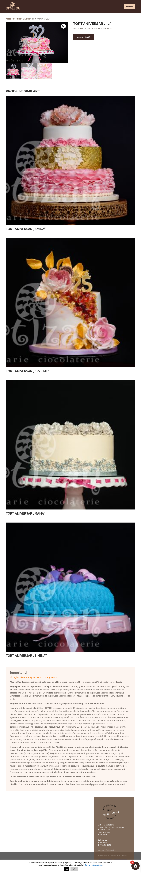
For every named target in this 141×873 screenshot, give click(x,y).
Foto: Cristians (122, 856)
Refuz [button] (74, 869)
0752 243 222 (102, 835)
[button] (63, 26)
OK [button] (67, 869)
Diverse (26, 18)
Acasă (8, 18)
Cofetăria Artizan (110, 814)
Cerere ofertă (83, 37)
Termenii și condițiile (93, 865)
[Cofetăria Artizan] (13, 6)
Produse (17, 18)
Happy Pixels (112, 856)
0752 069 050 (102, 842)
